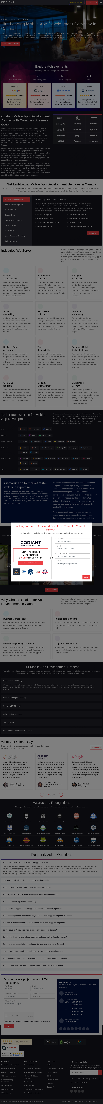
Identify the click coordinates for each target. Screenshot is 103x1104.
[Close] (89, 525)
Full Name (61, 538)
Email (59, 546)
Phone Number (62, 553)
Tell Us (59, 561)
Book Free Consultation (30, 563)
